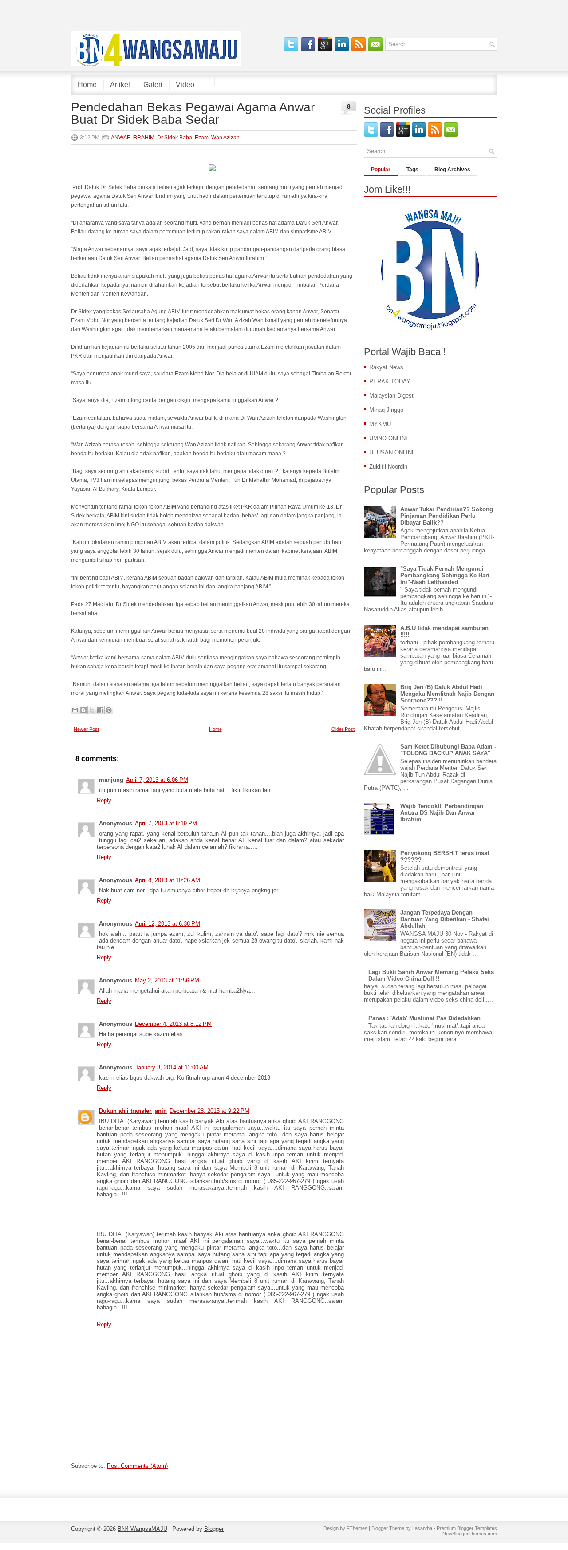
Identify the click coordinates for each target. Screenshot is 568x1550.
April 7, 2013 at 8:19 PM (166, 823)
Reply (104, 800)
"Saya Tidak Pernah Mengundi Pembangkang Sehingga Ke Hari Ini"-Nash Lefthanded (444, 575)
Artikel (120, 84)
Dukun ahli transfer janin (133, 1111)
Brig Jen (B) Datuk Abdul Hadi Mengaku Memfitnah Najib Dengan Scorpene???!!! (447, 694)
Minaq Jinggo (386, 409)
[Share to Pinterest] (108, 710)
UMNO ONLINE (389, 438)
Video (185, 84)
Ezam (202, 137)
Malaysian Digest (391, 395)
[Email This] (75, 710)
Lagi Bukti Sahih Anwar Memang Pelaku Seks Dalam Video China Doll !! (431, 975)
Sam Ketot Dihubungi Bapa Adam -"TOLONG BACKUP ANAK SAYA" (448, 750)
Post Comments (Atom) (137, 1466)
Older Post (343, 729)
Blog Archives (452, 169)
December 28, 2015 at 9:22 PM (209, 1111)
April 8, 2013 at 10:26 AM (167, 880)
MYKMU (380, 424)
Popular (380, 169)
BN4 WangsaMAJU (142, 1529)
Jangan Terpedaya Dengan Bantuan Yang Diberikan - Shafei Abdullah (444, 919)
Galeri (152, 84)
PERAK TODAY (389, 381)
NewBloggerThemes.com (469, 1533)
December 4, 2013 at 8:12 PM (173, 1024)
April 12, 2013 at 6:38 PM (167, 923)
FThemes (357, 1528)
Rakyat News (386, 367)
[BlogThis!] (83, 710)
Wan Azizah (225, 137)
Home (87, 84)
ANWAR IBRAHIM (132, 137)
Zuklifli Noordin (388, 466)
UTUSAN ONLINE (392, 452)
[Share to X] (91, 710)
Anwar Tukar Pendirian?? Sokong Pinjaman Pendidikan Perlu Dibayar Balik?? (446, 516)
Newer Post (86, 729)
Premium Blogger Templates (467, 1528)
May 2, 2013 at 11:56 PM (167, 980)
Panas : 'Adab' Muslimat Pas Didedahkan (424, 1018)
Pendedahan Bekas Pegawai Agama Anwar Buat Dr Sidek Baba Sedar (193, 113)
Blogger (214, 1529)
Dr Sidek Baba (174, 137)
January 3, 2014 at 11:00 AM (172, 1067)
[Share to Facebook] (100, 710)
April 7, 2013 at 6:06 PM (157, 780)
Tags (412, 169)
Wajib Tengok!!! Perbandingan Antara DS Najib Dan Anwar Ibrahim (441, 813)
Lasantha (422, 1528)
